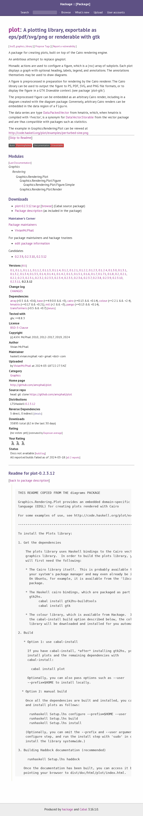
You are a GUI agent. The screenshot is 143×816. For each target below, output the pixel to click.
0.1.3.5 (34, 274)
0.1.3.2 (14, 274)
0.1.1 (18, 270)
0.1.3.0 (112, 270)
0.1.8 (111, 274)
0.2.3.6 (78, 278)
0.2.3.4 (58, 278)
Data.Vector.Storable (79, 117)
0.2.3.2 (39, 278)
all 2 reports (73, 457)
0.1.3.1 (122, 270)
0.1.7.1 (102, 274)
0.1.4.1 (51, 274)
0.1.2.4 (102, 270)
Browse (66, 12)
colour (103, 300)
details (51, 308)
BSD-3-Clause (19, 327)
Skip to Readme (20, 138)
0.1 (12, 270)
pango (70, 304)
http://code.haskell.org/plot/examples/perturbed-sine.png (48, 133)
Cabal (83, 809)
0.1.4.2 (61, 274)
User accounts (116, 12)
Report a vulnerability (64, 46)
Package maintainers (22, 225)
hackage (67, 809)
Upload (98, 12)
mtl (48, 304)
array (13, 300)
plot (14, 29)
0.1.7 (94, 274)
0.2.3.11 (15, 281)
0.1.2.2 (83, 270)
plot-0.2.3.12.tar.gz (27, 206)
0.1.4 (42, 274)
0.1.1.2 (37, 270)
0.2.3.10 (30, 257)
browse (47, 206)
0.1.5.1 (78, 274)
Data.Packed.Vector (56, 113)
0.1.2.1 (73, 270)
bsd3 (12, 46)
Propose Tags (42, 46)
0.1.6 (87, 274)
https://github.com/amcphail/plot (51, 394)
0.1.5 (69, 274)
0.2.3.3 (49, 278)
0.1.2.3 (93, 270)
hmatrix (15, 304)
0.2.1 (123, 274)
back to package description (29, 480)
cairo (70, 300)
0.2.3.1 (29, 278)
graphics (20, 46)
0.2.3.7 (88, 278)
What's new (82, 12)
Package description (28, 211)
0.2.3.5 (68, 278)
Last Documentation (20, 162)
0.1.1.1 (27, 270)
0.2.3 (21, 278)
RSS (24, 265)
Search (25, 12)
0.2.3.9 (19, 257)
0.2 (117, 274)
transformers (18, 308)
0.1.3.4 (24, 274)
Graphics (15, 375)
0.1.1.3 (46, 270)
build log (40, 453)
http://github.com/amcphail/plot (31, 385)
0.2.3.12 (41, 257)
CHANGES (16, 291)
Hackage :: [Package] (75, 4)
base (40, 300)
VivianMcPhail (24, 230)
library (29, 46)
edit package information (32, 243)
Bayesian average (52, 433)
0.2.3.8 (97, 278)
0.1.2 (65, 270)
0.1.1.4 (56, 270)
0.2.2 (13, 278)
